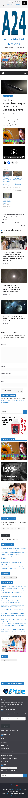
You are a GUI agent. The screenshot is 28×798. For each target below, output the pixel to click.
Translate (13, 770)
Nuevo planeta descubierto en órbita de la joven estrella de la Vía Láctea (14, 316)
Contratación (4, 742)
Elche (26, 52)
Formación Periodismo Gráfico (9, 758)
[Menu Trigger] (24, 3)
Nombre (3, 364)
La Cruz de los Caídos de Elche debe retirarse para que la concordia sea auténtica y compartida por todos (14, 612)
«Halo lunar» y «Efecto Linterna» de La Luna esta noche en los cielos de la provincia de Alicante (12, 286)
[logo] (3, 700)
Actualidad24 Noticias (19, 110)
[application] (14, 150)
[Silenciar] (20, 155)
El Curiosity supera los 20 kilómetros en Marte (13, 222)
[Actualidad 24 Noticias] (3, 71)
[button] (14, 150)
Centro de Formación (6, 755)
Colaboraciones (5, 748)
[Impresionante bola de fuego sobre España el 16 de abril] (7, 192)
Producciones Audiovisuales (8, 752)
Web (2, 379)
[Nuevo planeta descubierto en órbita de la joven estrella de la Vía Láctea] (14, 299)
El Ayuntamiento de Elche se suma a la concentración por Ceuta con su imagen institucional (11, 560)
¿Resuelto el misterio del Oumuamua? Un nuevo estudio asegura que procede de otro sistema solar (7, 179)
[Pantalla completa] (23, 155)
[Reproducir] (5, 155)
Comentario (5, 342)
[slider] (13, 154)
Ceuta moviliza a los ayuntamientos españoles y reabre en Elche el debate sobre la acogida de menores (13, 623)
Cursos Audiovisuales (7, 762)
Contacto (3, 738)
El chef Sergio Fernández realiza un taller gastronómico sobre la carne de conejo (14, 214)
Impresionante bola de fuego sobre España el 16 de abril (7, 198)
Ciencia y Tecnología (8, 94)
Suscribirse (5, 533)
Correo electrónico (6, 371)
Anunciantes (4, 745)
